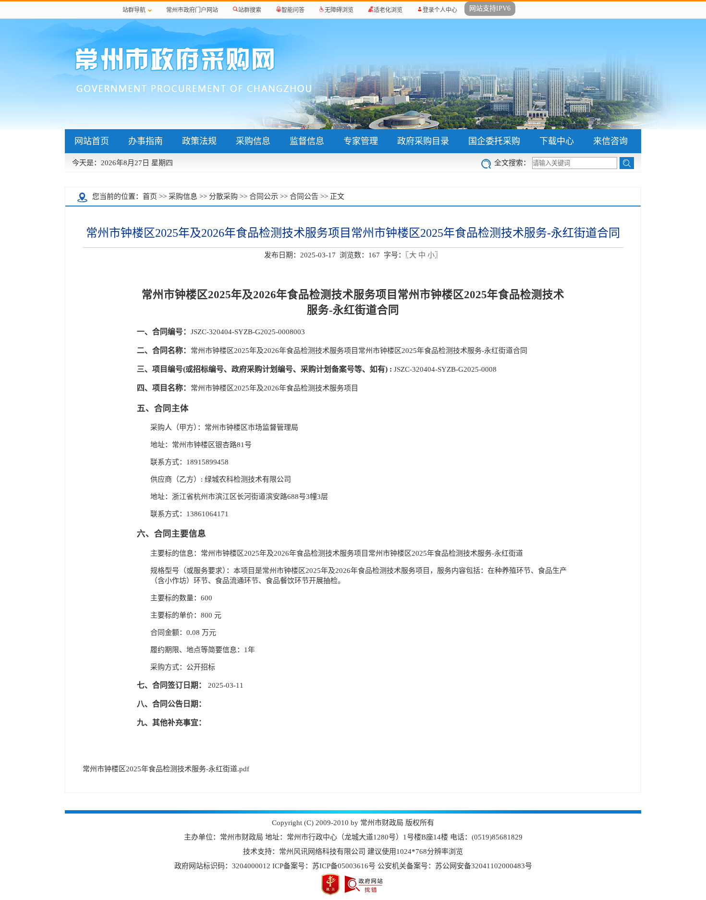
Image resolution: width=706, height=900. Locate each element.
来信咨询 (610, 141)
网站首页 (91, 141)
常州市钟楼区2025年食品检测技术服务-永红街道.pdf (166, 769)
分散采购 (223, 196)
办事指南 (145, 141)
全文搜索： (512, 163)
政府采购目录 (423, 141)
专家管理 (360, 141)
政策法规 (199, 141)
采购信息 (253, 141)
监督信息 (307, 141)
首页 (150, 196)
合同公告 (304, 196)
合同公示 (263, 196)
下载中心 (556, 141)
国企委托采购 (494, 141)
